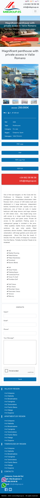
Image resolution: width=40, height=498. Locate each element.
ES (33, 1)
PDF (20, 153)
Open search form (20, 39)
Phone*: (6, 329)
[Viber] (3, 479)
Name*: (6, 312)
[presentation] (4, 81)
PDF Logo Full (20, 160)
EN (28, 1)
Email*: (6, 321)
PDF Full (20, 168)
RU (38, 1)
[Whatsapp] (3, 484)
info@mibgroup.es (16, 484)
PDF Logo (20, 144)
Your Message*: (9, 338)
